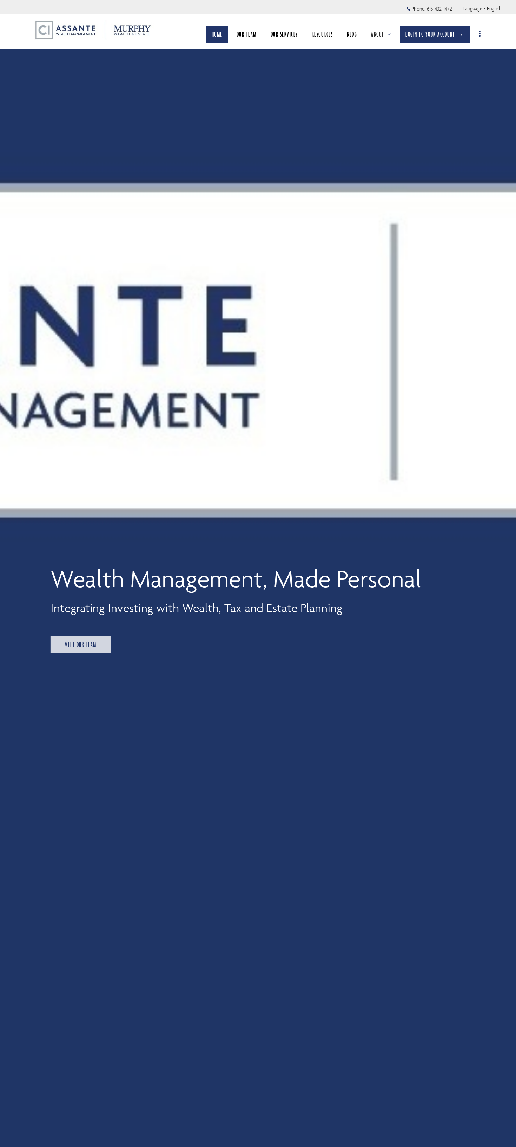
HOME (217, 34)
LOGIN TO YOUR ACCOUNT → (435, 34)
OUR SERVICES (284, 34)
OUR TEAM (247, 34)
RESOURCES (322, 34)
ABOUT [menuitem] (377, 34)
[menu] (480, 34)
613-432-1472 (439, 9)
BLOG (352, 34)
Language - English (482, 8)
